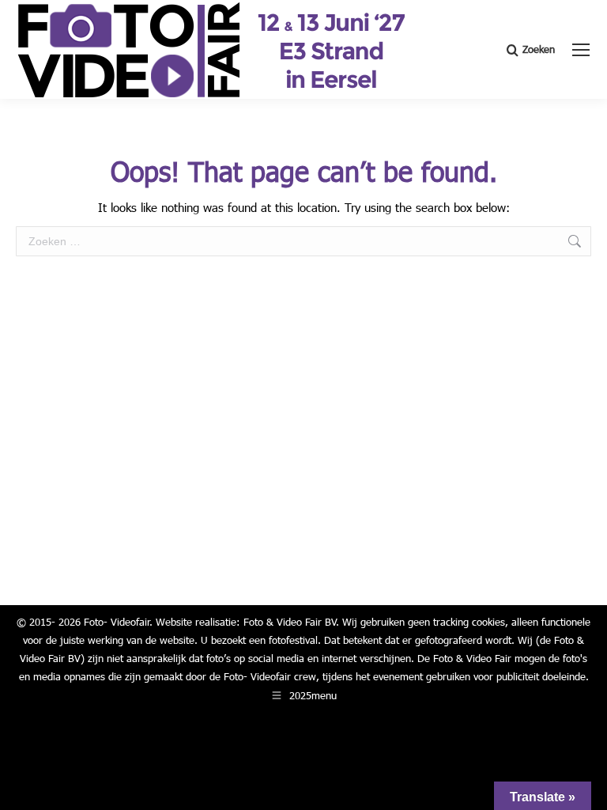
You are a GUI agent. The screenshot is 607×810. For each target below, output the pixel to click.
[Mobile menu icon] (581, 50)
